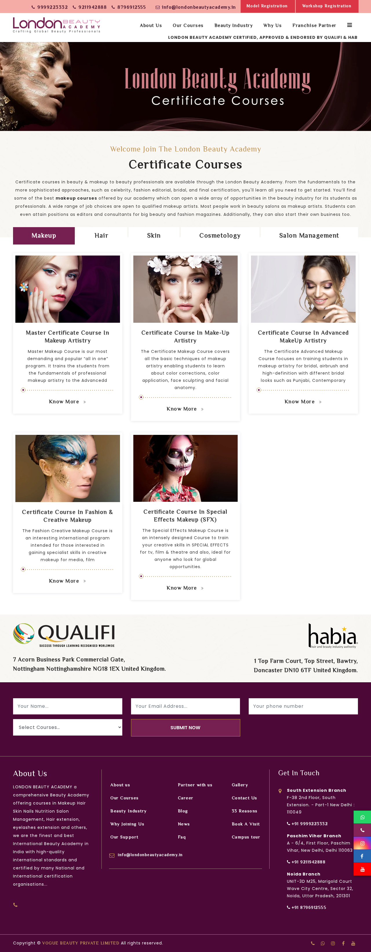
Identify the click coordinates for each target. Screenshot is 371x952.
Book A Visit (246, 824)
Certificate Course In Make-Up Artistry (185, 337)
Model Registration (267, 6)
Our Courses (124, 798)
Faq (182, 837)
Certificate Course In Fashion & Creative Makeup (67, 516)
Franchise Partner (314, 26)
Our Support (124, 837)
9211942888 (93, 7)
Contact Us (244, 798)
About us (151, 26)
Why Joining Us (127, 824)
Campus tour (246, 837)
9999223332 (52, 7)
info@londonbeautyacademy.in (199, 7)
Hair (101, 236)
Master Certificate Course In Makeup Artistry (67, 337)
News (184, 824)
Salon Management (309, 236)
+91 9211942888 (308, 862)
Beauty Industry (128, 811)
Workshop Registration (327, 6)
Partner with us (195, 785)
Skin (154, 236)
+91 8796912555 (309, 908)
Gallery (240, 785)
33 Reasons (245, 811)
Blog (183, 811)
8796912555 (131, 7)
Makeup (44, 236)
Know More (65, 402)
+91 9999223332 (310, 824)
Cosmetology (220, 236)
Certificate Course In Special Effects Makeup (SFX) (185, 516)
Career (186, 798)
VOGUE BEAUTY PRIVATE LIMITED (80, 943)
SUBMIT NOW (185, 727)
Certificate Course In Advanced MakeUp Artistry (303, 337)
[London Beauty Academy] (56, 23)
